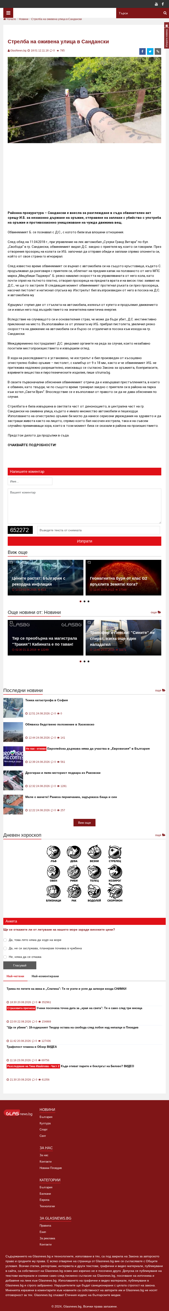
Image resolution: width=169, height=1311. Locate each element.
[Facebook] (163, 4)
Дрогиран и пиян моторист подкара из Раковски (63, 772)
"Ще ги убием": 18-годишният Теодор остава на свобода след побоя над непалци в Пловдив (72, 1027)
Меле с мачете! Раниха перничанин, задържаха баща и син (71, 797)
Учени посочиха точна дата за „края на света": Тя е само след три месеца (74, 1008)
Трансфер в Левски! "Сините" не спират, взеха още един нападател (122, 638)
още (154, 612)
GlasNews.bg (18, 50)
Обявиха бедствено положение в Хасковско (59, 724)
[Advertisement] (88, 175)
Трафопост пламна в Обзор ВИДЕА (32, 1046)
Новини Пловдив (51, 1168)
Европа (44, 1199)
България (46, 1117)
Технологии (47, 1206)
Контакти (45, 1161)
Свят (43, 1136)
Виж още (84, 822)
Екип (43, 1232)
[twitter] (150, 51)
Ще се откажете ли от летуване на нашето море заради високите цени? (59, 929)
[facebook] (142, 51)
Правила (45, 1225)
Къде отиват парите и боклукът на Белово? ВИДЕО (70, 1066)
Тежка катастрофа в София (46, 700)
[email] (158, 51)
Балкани (45, 1193)
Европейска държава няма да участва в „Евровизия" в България (88, 748)
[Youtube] (156, 4)
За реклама (47, 1238)
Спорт (44, 1129)
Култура (45, 1123)
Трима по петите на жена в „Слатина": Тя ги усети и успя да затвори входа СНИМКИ (66, 988)
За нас (44, 1155)
